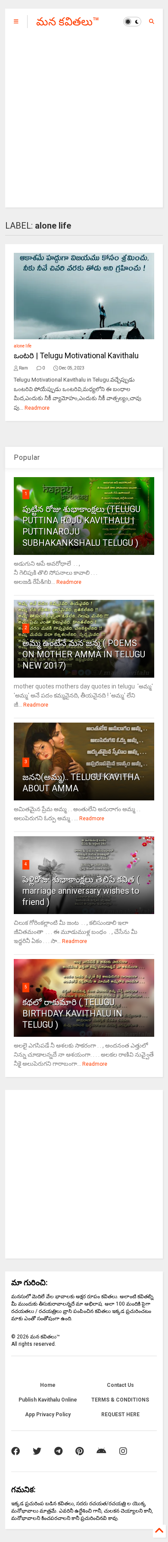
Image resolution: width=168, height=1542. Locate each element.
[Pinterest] (79, 1451)
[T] (58, 1451)
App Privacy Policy (48, 1414)
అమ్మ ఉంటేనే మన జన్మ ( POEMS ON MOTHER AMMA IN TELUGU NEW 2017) (83, 654)
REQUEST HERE (120, 1414)
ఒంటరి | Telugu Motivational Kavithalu (76, 355)
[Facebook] (15, 1451)
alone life (22, 346)
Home (48, 1385)
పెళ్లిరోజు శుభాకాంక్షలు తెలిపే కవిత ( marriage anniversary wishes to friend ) (81, 890)
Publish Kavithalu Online (48, 1400)
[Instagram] (123, 1451)
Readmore (37, 408)
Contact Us (120, 1385)
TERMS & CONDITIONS (120, 1400)
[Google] (101, 1451)
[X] (37, 1451)
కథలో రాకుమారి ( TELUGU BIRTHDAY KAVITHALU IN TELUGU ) (72, 1013)
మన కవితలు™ (68, 21)
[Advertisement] (84, 123)
